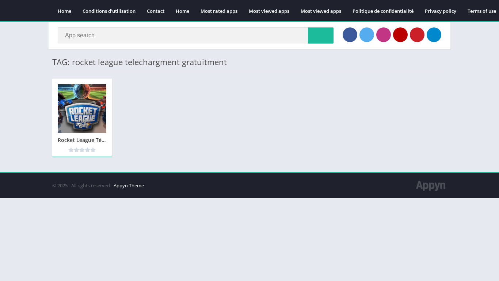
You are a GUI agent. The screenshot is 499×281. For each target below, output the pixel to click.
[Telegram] (434, 34)
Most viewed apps (269, 11)
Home (64, 11)
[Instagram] (383, 34)
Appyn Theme (129, 185)
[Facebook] (350, 34)
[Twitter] (366, 34)
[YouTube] (400, 34)
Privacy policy (440, 11)
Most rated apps (219, 11)
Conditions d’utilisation (109, 11)
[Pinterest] (417, 34)
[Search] (321, 35)
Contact (155, 11)
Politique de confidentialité (383, 11)
